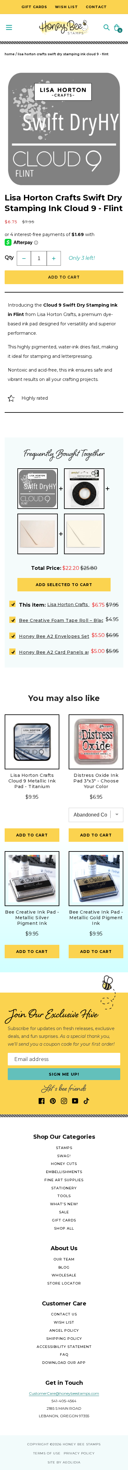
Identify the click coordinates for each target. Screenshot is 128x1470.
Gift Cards (64, 1220)
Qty (9, 257)
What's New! (64, 1204)
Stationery (64, 1188)
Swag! (64, 1156)
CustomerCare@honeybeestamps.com (64, 1393)
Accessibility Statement (64, 1346)
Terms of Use (47, 1453)
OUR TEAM (64, 1259)
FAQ (64, 1354)
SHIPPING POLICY (64, 1338)
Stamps (64, 1148)
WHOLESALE (64, 1275)
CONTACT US (64, 1314)
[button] (106, 27)
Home (10, 54)
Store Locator (64, 1283)
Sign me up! (64, 1074)
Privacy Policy (79, 1453)
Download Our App (64, 1362)
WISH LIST (64, 1322)
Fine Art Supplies (64, 1180)
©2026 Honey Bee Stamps (75, 1444)
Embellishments (64, 1172)
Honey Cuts (64, 1164)
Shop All (64, 1228)
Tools (64, 1196)
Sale (64, 1212)
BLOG (64, 1267)
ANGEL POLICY (64, 1330)
